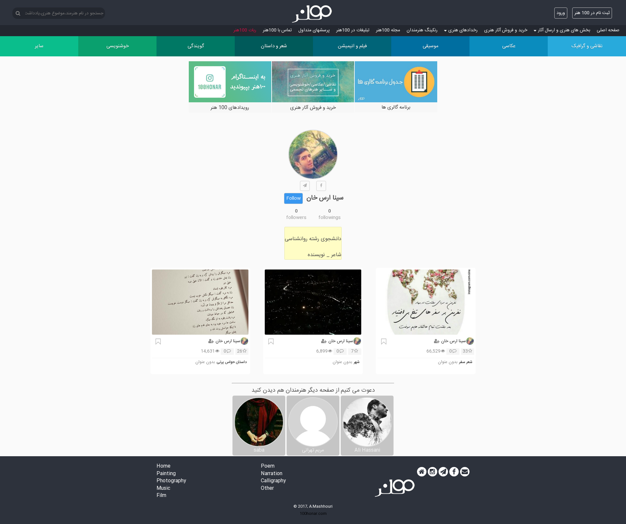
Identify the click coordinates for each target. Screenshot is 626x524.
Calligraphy (273, 481)
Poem (268, 466)
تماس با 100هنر (277, 30)
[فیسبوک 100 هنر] (454, 472)
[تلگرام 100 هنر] (443, 472)
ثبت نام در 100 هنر (592, 13)
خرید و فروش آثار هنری (505, 30)
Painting (166, 474)
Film (161, 496)
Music (163, 488)
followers (296, 217)
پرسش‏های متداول (314, 30)
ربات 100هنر (244, 30)
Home (163, 466)
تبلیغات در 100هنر (352, 30)
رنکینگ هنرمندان (422, 30)
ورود (561, 13)
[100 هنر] (313, 14)
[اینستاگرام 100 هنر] (432, 472)
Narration (271, 474)
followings (330, 217)
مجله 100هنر (388, 30)
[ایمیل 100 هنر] (465, 472)
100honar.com (313, 514)
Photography (171, 481)
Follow (293, 198)
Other (267, 488)
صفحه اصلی (608, 30)
